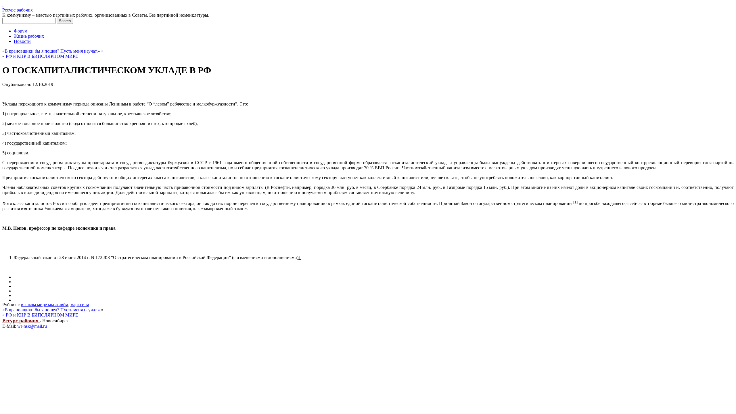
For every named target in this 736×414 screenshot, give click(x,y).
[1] (575, 202)
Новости (22, 41)
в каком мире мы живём (44, 304)
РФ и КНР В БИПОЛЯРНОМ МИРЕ (42, 56)
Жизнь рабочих (29, 36)
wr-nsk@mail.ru (32, 326)
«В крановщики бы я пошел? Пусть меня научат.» (51, 51)
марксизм (79, 304)
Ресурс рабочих (17, 9)
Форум (20, 30)
